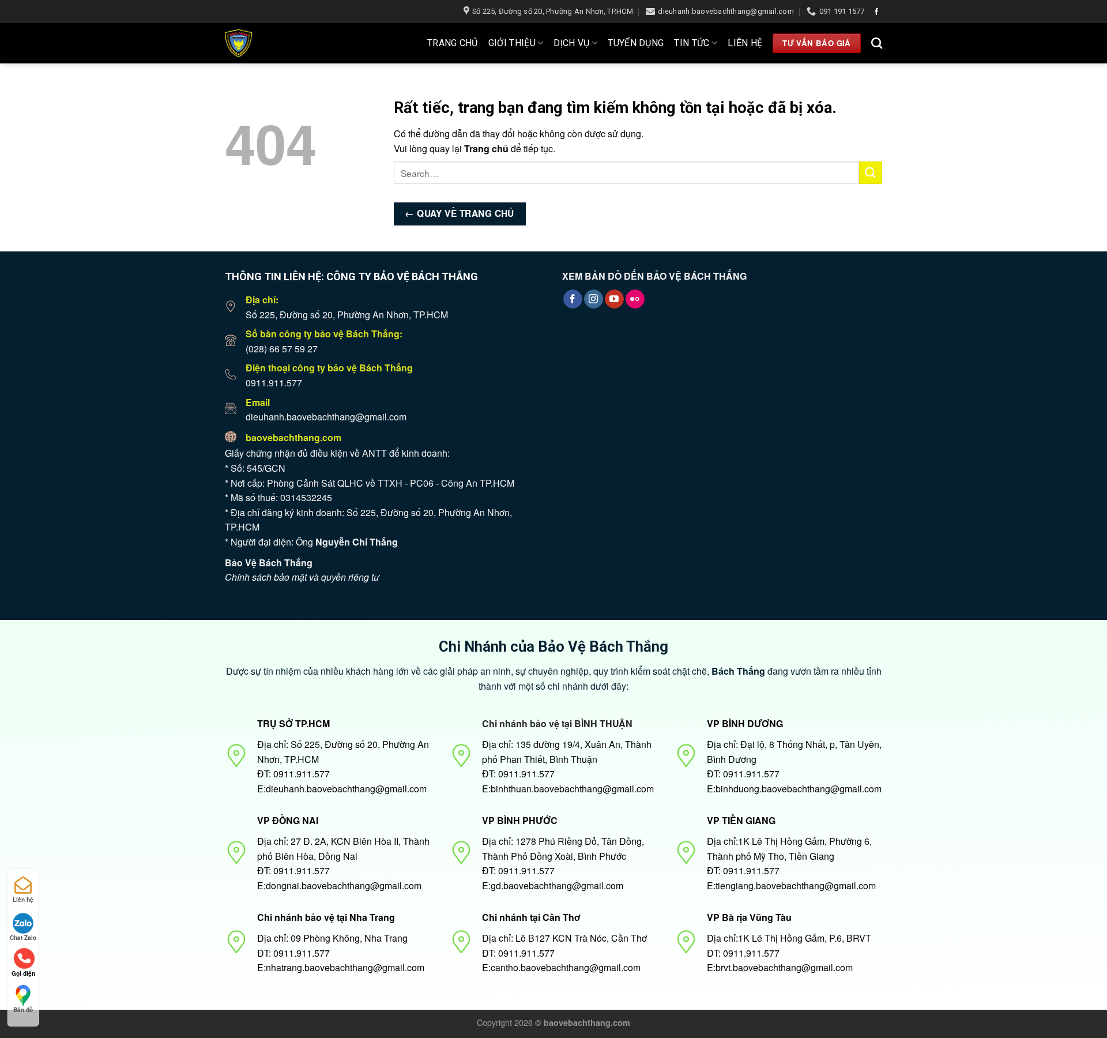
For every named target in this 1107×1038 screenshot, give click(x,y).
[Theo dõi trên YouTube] (614, 299)
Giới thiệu (512, 42)
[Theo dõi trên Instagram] (593, 299)
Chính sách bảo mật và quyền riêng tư (302, 577)
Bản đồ (23, 1010)
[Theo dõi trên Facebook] (876, 12)
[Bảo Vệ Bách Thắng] (275, 43)
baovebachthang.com (293, 437)
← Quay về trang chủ (459, 213)
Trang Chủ (452, 42)
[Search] (876, 43)
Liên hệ (745, 42)
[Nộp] (870, 172)
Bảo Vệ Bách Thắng (268, 562)
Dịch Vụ (571, 42)
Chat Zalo (23, 938)
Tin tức (691, 42)
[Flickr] (635, 299)
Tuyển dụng (636, 42)
